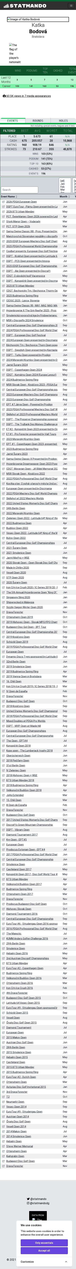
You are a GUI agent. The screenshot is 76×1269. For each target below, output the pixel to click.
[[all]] (62, 180)
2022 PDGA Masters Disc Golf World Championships (35, 493)
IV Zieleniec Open (16, 770)
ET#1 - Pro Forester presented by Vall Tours (31, 434)
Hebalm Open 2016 (17, 953)
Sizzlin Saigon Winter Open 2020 (24, 607)
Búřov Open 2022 (16, 538)
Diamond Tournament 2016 (21, 913)
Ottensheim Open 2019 (19, 617)
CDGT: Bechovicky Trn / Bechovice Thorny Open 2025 (36, 290)
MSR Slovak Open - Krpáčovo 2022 (25, 473)
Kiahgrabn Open (15, 1156)
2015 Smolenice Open (18, 1052)
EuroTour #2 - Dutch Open (21, 1077)
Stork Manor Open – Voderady (23, 221)
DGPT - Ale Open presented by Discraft (28, 271)
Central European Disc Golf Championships (30, 543)
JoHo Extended (15, 795)
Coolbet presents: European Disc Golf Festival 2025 (35, 251)
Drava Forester (14, 612)
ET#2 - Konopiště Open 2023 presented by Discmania (36, 429)
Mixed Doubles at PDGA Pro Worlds (25, 721)
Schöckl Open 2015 (17, 1012)
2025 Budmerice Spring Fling (22, 295)
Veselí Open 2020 (16, 572)
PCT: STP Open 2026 (18, 226)
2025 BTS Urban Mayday (20, 285)
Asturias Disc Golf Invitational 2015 (26, 1086)
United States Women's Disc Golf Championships (34, 711)
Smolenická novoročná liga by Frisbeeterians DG (33, 315)
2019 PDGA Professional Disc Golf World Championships (38, 646)
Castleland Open (15, 1062)
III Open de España (16, 805)
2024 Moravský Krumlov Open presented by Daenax (35, 360)
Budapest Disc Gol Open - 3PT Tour (26, 627)
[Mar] (62, 189)
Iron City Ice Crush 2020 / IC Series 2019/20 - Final (34, 587)
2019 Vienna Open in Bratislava (23, 676)
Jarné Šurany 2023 (17, 453)
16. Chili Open (13, 681)
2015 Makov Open (16, 1037)
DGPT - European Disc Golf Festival (26, 335)
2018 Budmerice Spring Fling (22, 785)
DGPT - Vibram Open (18, 829)
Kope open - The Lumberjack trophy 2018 (29, 750)
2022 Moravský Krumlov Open (23, 513)
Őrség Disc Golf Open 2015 (21, 1022)
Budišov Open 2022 (17, 528)
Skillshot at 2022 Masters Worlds (25, 498)
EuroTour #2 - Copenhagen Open (24, 968)
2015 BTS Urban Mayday (20, 1067)
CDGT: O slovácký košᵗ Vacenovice (25, 275)
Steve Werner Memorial (19, 1146)
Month (64, 196)
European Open (15, 651)
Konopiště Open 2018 (18, 745)
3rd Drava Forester (16, 1091)
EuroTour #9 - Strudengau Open (24, 1111)
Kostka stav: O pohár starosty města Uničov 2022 (34, 483)
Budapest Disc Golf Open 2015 (23, 997)
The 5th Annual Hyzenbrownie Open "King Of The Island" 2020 (41, 592)
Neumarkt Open (15, 1101)
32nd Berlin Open (15, 661)
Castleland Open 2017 (18, 869)
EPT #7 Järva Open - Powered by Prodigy (29, 404)
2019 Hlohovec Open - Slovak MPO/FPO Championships (37, 622)
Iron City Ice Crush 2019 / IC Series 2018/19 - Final (34, 686)
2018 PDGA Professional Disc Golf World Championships (38, 716)
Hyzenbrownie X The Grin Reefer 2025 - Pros (31, 310)
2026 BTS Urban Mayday (20, 211)
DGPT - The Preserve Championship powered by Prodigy (38, 419)
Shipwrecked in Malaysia (20, 602)
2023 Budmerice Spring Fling (22, 449)
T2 (8, 1096)
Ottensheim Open (16, 1082)
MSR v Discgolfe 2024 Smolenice (24, 320)
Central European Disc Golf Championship (29, 735)
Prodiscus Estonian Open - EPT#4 (25, 849)
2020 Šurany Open (16, 582)
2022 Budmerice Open (18, 523)
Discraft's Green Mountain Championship (29, 824)
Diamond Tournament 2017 (21, 834)
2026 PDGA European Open (21, 201)
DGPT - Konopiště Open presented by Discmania (33, 280)
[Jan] (62, 183)
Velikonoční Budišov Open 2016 (24, 978)
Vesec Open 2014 (16, 1106)
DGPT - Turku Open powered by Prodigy (28, 355)
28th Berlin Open (15, 1047)
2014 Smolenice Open (18, 1136)
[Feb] (62, 186)
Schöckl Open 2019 (17, 641)
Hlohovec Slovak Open (18, 908)
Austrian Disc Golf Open (19, 1042)
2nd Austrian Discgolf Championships (27, 958)
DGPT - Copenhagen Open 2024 (24, 369)
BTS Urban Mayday (17, 879)
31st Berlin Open (15, 765)
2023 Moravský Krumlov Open (23, 439)
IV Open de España (16, 691)
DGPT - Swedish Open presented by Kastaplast (33, 350)
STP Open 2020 (15, 577)
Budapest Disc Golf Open (20, 701)
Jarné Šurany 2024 (17, 364)
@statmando (38, 1199)
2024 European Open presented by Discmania (32, 340)
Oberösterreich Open (18, 755)
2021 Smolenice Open (18, 552)
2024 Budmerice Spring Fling (22, 379)
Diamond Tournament (18, 1027)
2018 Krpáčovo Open (18, 706)
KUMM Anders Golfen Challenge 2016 (27, 938)
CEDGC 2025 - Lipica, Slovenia (22, 300)
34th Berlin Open (15, 508)
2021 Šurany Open (16, 547)
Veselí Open (13, 1017)
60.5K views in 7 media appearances (28, 96)
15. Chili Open (13, 800)
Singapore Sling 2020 (18, 597)
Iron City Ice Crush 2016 (19, 988)
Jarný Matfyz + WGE (17, 557)
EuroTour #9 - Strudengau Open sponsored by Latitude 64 (39, 1007)
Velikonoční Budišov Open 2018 (24, 790)
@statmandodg (39, 1203)
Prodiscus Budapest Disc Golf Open (26, 904)
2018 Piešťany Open (17, 760)
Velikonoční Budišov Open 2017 (24, 884)
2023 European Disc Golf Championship (28, 399)
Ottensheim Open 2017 (19, 894)
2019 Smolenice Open (18, 666)
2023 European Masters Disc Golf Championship (33, 394)
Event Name (8, 196)
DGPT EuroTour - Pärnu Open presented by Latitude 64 (37, 206)
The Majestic (13, 933)
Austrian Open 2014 (17, 1116)
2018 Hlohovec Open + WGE (21, 775)
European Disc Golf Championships (26, 730)
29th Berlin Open (15, 943)
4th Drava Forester (17, 993)
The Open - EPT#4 (16, 740)
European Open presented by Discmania (29, 488)
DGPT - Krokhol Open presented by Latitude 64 (32, 256)
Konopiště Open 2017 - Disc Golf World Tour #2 (32, 874)
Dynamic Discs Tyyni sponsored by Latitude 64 (32, 656)
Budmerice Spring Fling (19, 889)
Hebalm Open (14, 1141)
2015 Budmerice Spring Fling (22, 1072)
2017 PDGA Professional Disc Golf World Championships (38, 854)
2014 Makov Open (16, 1131)
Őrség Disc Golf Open (18, 1121)
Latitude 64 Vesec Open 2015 (23, 1002)
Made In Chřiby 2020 (17, 567)
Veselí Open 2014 (16, 1126)
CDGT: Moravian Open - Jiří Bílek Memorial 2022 (32, 468)
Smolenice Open (15, 864)
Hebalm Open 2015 (17, 1057)
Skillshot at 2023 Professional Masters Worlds (32, 414)
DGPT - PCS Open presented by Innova (28, 261)
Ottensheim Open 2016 (19, 983)
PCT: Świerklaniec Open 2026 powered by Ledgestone (36, 216)
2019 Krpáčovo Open (18, 636)
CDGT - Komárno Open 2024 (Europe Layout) (31, 374)
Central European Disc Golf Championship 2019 (33, 632)
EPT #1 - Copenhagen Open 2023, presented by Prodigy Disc (40, 444)
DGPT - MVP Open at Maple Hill (23, 725)
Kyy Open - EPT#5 (16, 839)
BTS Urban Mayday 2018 (20, 780)
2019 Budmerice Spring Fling (22, 671)
